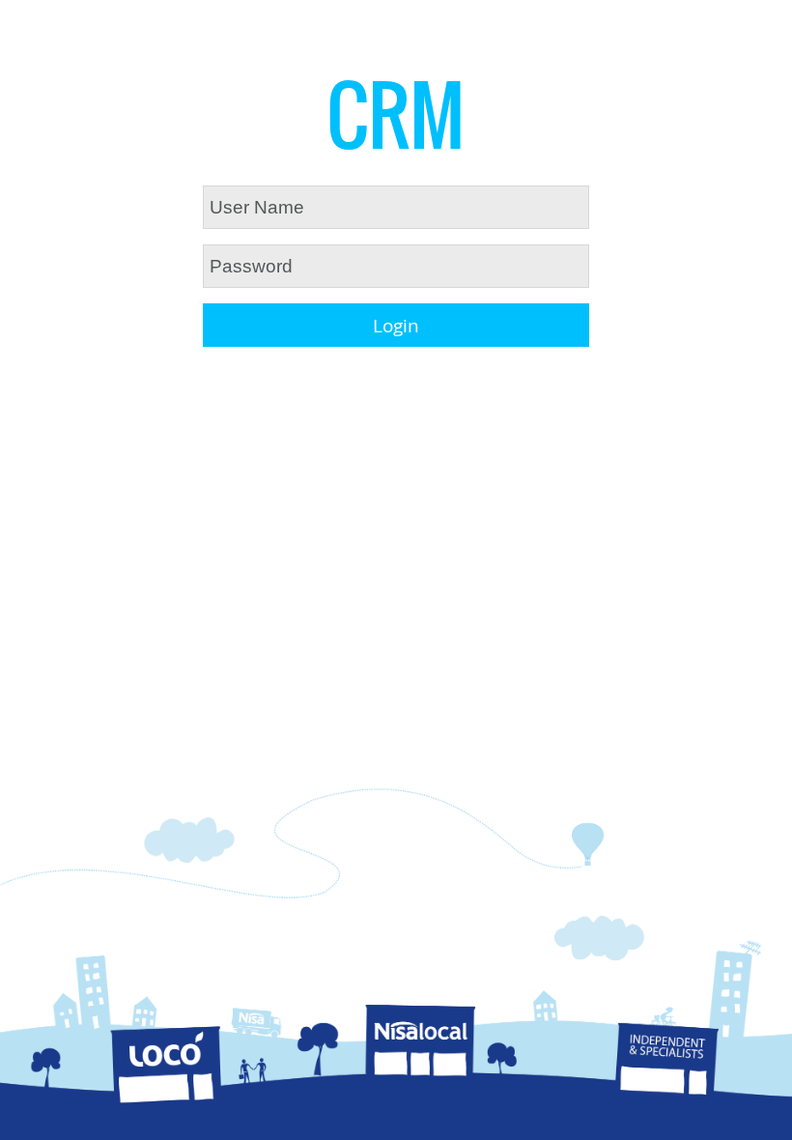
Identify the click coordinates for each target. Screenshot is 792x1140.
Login (396, 325)
